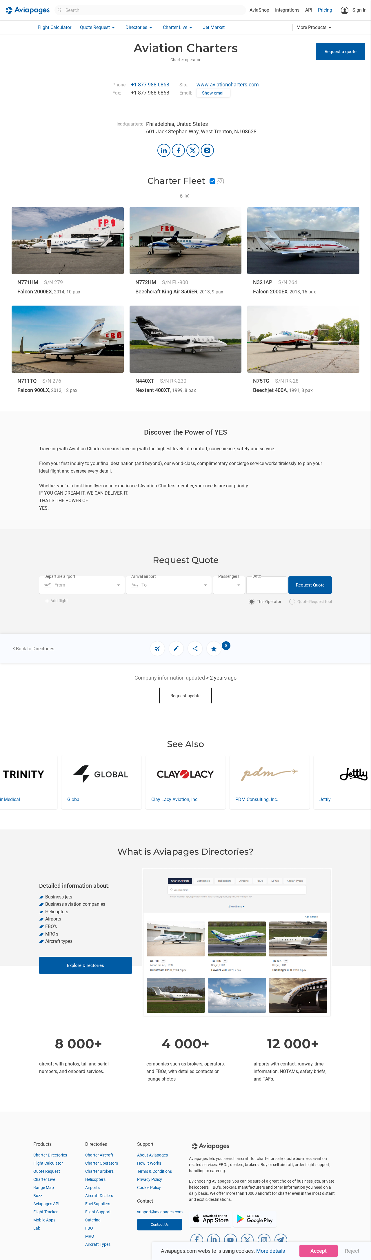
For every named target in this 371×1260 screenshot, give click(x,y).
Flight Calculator (54, 27)
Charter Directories (50, 1155)
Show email (213, 93)
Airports (92, 1187)
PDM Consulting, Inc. (172, 799)
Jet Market (214, 27)
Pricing (325, 10)
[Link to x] (192, 150)
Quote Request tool (314, 601)
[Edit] (176, 648)
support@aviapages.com (160, 1212)
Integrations (287, 10)
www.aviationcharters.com (228, 84)
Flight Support (98, 1212)
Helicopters (95, 1179)
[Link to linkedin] (163, 150)
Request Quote (310, 585)
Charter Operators (101, 1163)
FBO (89, 1228)
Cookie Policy (149, 1187)
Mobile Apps (44, 1220)
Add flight (59, 600)
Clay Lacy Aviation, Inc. (90, 799)
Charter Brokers (99, 1171)
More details (270, 1251)
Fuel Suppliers (97, 1203)
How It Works (149, 1163)
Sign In (359, 10)
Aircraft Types (97, 1244)
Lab (36, 1228)
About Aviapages (152, 1155)
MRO (89, 1236)
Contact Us (160, 1224)
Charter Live (44, 1179)
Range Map (43, 1187)
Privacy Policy (149, 1179)
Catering (93, 1220)
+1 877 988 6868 (150, 84)
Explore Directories (85, 965)
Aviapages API (46, 1203)
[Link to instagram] (207, 150)
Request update (185, 695)
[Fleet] (157, 648)
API (308, 10)
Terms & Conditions (154, 1171)
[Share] (195, 648)
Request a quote (341, 51)
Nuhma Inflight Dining (341, 799)
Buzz (37, 1195)
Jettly (241, 799)
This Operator (269, 601)
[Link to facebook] (178, 150)
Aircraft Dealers (99, 1195)
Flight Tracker (45, 1212)
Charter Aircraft (99, 1155)
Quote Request (46, 1171)
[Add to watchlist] (214, 648)
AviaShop (259, 10)
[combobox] (82, 585)
